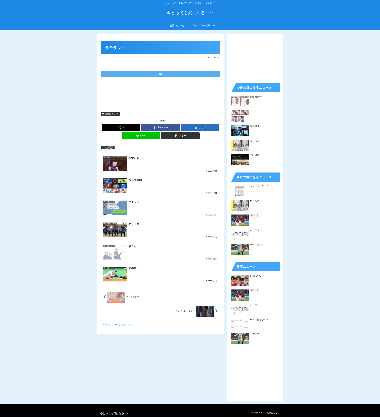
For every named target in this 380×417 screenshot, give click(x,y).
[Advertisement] (255, 57)
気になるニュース (111, 114)
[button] (180, 135)
